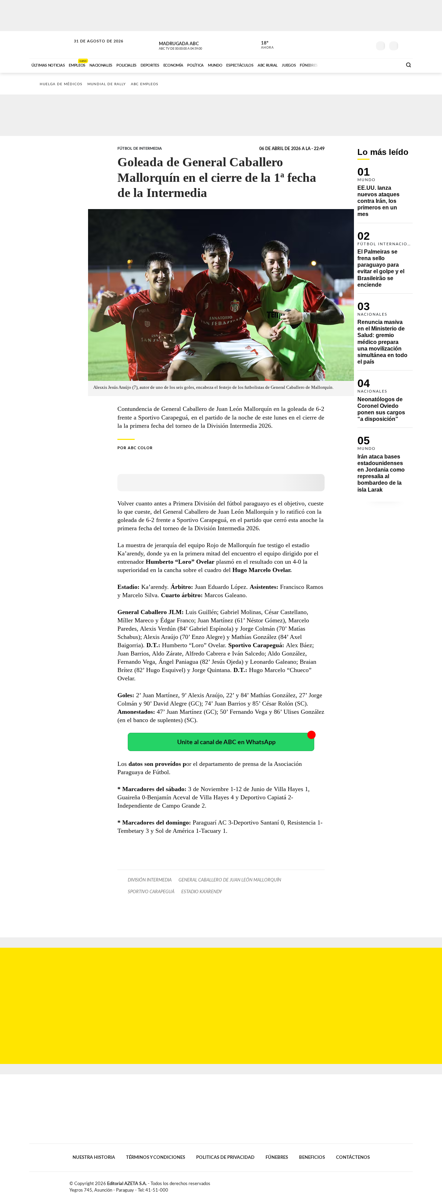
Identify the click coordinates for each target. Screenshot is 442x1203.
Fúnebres (277, 1157)
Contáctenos (353, 1157)
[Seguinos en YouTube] (356, 44)
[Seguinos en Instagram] (366, 44)
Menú (406, 45)
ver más (263, 45)
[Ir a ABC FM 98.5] (388, 64)
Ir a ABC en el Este (92, 48)
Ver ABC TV (193, 45)
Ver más (385, 195)
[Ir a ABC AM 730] (360, 64)
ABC (51, 45)
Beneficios (312, 1157)
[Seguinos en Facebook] (335, 44)
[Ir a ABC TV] (341, 64)
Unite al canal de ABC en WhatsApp (226, 742)
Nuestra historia (94, 1157)
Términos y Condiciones (155, 1157)
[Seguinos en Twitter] (346, 44)
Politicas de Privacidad (225, 1157)
